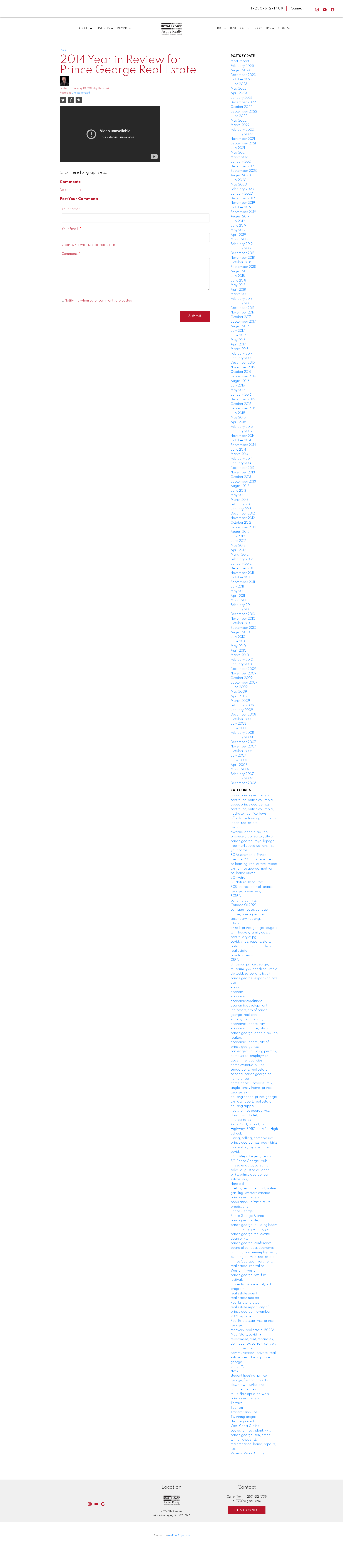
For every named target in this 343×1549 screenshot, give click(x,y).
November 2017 (243, 312)
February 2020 (242, 189)
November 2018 (243, 257)
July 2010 (238, 637)
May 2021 (238, 152)
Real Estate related (245, 1302)
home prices (240, 1078)
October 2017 (241, 317)
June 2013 (238, 490)
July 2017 (238, 330)
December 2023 (243, 75)
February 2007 (242, 774)
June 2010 (239, 641)
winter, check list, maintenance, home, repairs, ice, (253, 1444)
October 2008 (241, 719)
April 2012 (238, 550)
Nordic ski (238, 1184)
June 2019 (238, 225)
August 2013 (240, 486)
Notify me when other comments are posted (98, 300)
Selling (216, 28)
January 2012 (241, 563)
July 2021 (238, 148)
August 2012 (240, 531)
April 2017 (238, 344)
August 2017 (240, 326)
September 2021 (243, 143)
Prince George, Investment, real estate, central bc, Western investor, (252, 1266)
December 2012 (243, 513)
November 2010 (243, 618)
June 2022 (239, 116)
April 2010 (238, 650)
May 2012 (238, 545)
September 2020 (244, 170)
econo (235, 987)
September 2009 (244, 682)
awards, (237, 827)
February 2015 (242, 426)
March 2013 (239, 499)
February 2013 (242, 504)
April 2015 (238, 422)
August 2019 (240, 216)
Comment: (70, 253)
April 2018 (238, 289)
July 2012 (238, 536)
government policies (246, 1060)
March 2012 (239, 554)
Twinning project (244, 1417)
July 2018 (238, 276)
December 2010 (243, 614)
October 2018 (241, 262)
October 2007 (241, 751)
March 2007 (240, 769)
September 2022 (244, 111)
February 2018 (241, 298)
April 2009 (239, 696)
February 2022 (242, 129)
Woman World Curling (248, 1453)
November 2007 (243, 746)
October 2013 (241, 477)
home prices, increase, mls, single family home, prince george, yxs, (252, 1088)
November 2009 (243, 673)
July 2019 (238, 221)
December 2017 (243, 308)
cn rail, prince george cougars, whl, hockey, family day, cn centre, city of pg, (254, 932)
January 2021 (241, 161)
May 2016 (238, 390)
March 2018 (239, 294)
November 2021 (243, 138)
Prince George (242, 1211)
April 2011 (238, 595)
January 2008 (242, 737)
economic (238, 996)
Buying (122, 28)
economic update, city (248, 1024)
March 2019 (239, 239)
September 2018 (243, 266)
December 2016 (243, 362)
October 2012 (241, 522)
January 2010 (241, 664)
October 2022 (241, 107)
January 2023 (242, 97)
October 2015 (241, 404)
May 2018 (238, 285)
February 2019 (242, 244)
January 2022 (242, 134)
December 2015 (243, 399)
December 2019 (243, 198)
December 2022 (243, 102)
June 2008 (239, 728)
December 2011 (242, 568)
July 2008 (238, 723)
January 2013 (241, 509)
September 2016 (243, 376)
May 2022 (239, 120)
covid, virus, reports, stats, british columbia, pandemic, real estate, (252, 946)
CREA (235, 959)
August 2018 (240, 271)
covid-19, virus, (242, 955)
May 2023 (239, 88)
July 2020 (238, 180)
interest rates (241, 1119)
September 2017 (243, 321)
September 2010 (243, 627)
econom (237, 992)
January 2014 (241, 463)
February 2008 (242, 732)
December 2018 (243, 253)
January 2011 (240, 609)
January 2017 (241, 358)
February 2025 (242, 65)
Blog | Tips (262, 28)
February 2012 (242, 559)
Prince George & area (247, 1215)
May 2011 (237, 591)
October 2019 (241, 207)
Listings (103, 28)
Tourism (237, 1407)
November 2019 (243, 202)
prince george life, (245, 1220)
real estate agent (244, 1293)
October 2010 (241, 623)
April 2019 (238, 235)
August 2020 (241, 175)
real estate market (245, 1298)
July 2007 (238, 755)
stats (234, 1371)
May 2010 (238, 646)
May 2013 (238, 495)
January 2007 (242, 778)
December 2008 (243, 714)
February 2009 (242, 705)
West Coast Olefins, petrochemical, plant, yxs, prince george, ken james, (251, 1430)
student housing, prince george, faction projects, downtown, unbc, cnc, (250, 1380)
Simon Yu (238, 1366)
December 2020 (243, 166)
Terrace (237, 1403)
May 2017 (238, 340)
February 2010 (242, 659)
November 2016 (243, 367)
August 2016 (240, 381)
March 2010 (240, 655)
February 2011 (241, 605)
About (84, 28)
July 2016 (238, 385)
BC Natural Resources (247, 882)
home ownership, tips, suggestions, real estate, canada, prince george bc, (251, 1069)
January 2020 (242, 193)
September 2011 (243, 582)
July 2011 (237, 586)
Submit (194, 316)
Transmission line (244, 1412)
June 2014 (238, 449)
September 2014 (243, 445)
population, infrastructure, (251, 1202)
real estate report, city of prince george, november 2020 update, (250, 1312)
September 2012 (243, 527)
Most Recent (240, 61)
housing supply (242, 1106)
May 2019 (238, 230)
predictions (239, 1206)
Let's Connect (247, 1510)
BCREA (236, 896)
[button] (317, 9)
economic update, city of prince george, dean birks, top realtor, (254, 1033)
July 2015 (238, 413)
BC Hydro (238, 877)
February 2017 (241, 353)
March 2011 (239, 600)
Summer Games (243, 1389)
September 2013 (243, 481)
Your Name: (71, 209)
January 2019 (241, 248)
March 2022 (240, 125)
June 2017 (238, 335)
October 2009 (242, 678)
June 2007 (239, 760)
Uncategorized (80, 93)
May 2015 (238, 417)
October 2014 (241, 440)
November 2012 (243, 518)
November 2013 (243, 472)
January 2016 (241, 394)
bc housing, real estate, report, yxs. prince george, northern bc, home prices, (254, 868)
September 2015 (243, 408)
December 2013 (243, 468)
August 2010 (240, 632)
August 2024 (240, 70)
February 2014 (242, 458)
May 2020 (239, 184)
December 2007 (243, 742)
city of (235, 923)
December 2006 (243, 783)
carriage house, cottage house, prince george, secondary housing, (249, 914)
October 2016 (241, 371)
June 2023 (239, 84)
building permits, (244, 900)
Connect (297, 8)
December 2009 (243, 669)
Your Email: (71, 229)
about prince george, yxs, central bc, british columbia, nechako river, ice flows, (252, 809)
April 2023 (239, 93)
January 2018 (241, 303)
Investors (238, 28)
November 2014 (243, 436)
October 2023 (241, 79)
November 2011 (242, 573)
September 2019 (243, 212)
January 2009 (242, 710)
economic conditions (246, 1001)
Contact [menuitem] (285, 28)
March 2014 (239, 454)
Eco (233, 982)
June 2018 (238, 280)
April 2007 (239, 765)
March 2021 (239, 157)
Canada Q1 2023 (244, 905)
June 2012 (238, 541)
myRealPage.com (179, 1535)
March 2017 (239, 349)
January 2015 (241, 431)
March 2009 (240, 700)
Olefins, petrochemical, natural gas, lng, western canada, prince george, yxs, (254, 1193)
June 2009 (239, 687)
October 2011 (240, 577)
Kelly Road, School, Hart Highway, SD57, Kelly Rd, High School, (254, 1129)
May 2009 (239, 691)
